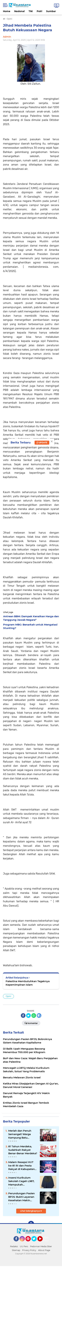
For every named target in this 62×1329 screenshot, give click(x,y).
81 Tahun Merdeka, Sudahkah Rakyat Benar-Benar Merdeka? (22, 1150)
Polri (39, 11)
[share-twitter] (28, 1015)
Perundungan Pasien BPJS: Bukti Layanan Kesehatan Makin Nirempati (21, 1197)
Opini (8, 996)
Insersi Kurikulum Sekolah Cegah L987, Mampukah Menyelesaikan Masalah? (21, 1181)
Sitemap (16, 1250)
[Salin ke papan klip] (39, 1015)
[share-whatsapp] (33, 1015)
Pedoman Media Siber (41, 1246)
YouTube (42, 1242)
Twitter (35, 1242)
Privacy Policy (29, 1250)
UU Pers (24, 1246)
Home (6, 11)
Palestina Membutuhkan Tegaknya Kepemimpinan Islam (28, 983)
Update (42, 442)
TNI (31, 11)
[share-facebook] (23, 1015)
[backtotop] (31, 1224)
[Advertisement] (31, 1297)
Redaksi (14, 1246)
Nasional (19, 11)
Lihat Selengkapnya (30, 1211)
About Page (46, 1239)
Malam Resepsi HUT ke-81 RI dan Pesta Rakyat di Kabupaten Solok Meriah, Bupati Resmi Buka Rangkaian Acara (21, 1166)
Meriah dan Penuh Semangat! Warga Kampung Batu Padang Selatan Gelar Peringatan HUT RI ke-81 (22, 1134)
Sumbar (51, 11)
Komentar (33, 1023)
